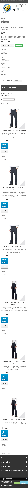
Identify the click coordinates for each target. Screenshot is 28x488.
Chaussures (4, 73)
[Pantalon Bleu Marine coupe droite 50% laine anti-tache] (14, 118)
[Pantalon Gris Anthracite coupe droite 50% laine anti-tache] (14, 175)
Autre (2, 71)
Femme (3, 52)
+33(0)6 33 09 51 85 (11, 2)
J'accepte (17, 482)
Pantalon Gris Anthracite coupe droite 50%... (14, 188)
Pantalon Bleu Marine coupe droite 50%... (14, 130)
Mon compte (5, 466)
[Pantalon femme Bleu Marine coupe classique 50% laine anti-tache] (14, 290)
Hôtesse (3, 57)
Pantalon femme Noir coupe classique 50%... (14, 362)
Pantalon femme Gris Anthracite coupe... (14, 419)
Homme (3, 50)
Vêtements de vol (5, 64)
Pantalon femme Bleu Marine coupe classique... (14, 303)
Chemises (3, 49)
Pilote (2, 56)
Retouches (3, 74)
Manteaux (3, 63)
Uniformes (3, 55)
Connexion (13, 0)
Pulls (2, 62)
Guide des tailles (6, 0)
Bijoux (2, 70)
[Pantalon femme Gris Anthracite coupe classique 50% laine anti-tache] (14, 407)
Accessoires (4, 66)
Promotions (3, 84)
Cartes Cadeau (4, 76)
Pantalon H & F (4, 59)
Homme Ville (4, 53)
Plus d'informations (24, 483)
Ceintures (3, 69)
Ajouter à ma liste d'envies (4, 158)
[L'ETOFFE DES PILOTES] (14, 8)
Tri (1, 99)
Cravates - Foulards (5, 67)
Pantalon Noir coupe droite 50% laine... (14, 246)
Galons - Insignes (5, 60)
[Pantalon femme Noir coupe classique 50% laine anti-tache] (14, 350)
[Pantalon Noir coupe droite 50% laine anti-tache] (14, 235)
